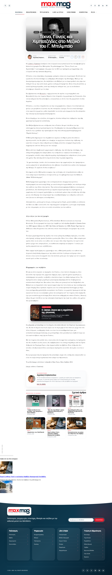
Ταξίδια (86, 547)
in (79, 57)
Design (61, 544)
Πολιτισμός (12, 534)
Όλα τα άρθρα (41, 384)
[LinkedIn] (102, 5)
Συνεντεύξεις (12, 544)
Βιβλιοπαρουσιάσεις (46, 32)
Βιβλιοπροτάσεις (59, 32)
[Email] (106, 5)
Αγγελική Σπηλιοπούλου (46, 375)
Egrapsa (86, 557)
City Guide (87, 553)
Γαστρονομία (63, 534)
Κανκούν (43, 93)
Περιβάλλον (87, 541)
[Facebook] (91, 5)
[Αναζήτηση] (5, 5)
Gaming (36, 544)
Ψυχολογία (62, 547)
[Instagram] (98, 5)
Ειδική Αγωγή (88, 544)
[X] (95, 5)
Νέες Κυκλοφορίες (72, 32)
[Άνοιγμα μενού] (9, 5)
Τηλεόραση (37, 541)
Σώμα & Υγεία (63, 541)
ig (95, 570)
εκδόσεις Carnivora (34, 64)
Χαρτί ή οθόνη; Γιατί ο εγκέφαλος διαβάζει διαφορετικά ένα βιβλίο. (23, 476)
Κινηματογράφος (39, 534)
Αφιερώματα (12, 541)
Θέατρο (36, 537)
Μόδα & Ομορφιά (64, 537)
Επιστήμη (87, 534)
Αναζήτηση (99, 520)
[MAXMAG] (56, 5)
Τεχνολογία (87, 537)
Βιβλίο (36, 32)
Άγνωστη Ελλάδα (89, 550)
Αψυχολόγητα (63, 550)
